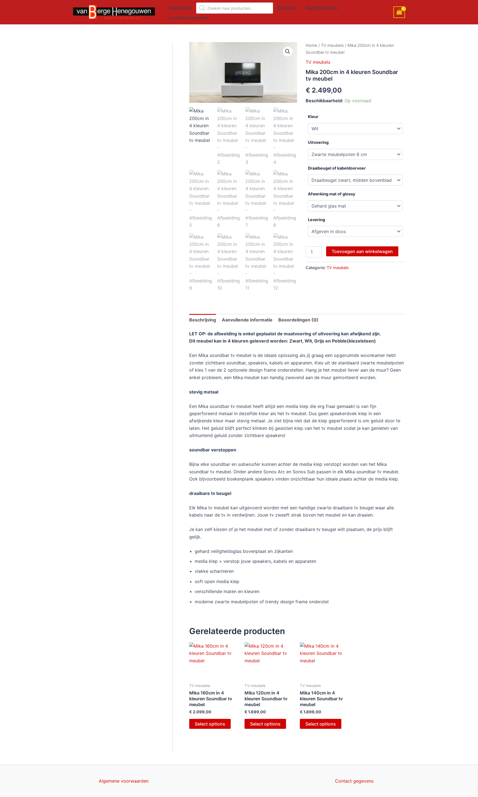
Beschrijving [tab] (202, 320)
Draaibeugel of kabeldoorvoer (337, 168)
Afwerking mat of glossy (331, 193)
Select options (210, 724)
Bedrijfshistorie (321, 8)
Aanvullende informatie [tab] (247, 320)
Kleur (313, 116)
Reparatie (287, 8)
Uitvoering (318, 142)
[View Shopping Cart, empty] (399, 12)
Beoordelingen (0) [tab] (298, 320)
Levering (316, 219)
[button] (288, 52)
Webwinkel (180, 8)
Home (311, 45)
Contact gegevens (188, 18)
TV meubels (332, 45)
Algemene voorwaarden (124, 781)
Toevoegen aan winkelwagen (362, 251)
